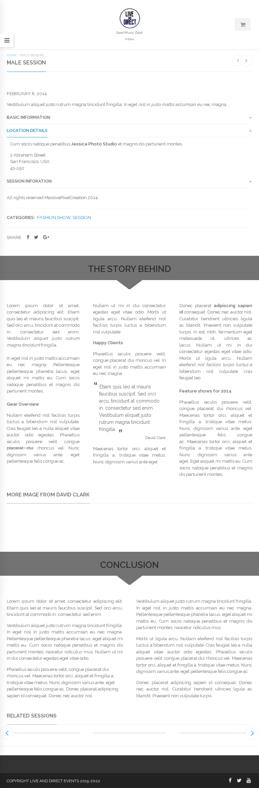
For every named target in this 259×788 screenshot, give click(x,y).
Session (82, 217)
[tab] (129, 119)
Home (12, 55)
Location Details (27, 130)
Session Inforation (29, 181)
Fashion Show (53, 217)
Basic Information (28, 117)
